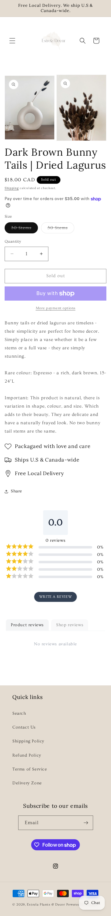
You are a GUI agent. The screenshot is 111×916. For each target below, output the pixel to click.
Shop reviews (69, 624)
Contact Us (24, 727)
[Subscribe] (86, 822)
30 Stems (24, 229)
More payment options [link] (56, 308)
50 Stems (60, 229)
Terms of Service (29, 769)
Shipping (12, 188)
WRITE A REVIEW (55, 597)
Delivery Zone (27, 783)
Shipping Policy (28, 741)
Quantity (13, 241)
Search (19, 713)
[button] (12, 40)
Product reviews (27, 624)
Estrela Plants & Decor (46, 904)
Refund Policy (26, 755)
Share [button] (16, 491)
